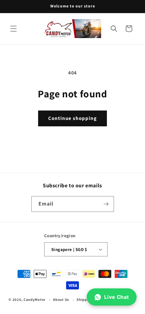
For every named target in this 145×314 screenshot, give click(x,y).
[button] (13, 28)
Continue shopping (72, 118)
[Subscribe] (106, 204)
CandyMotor (35, 299)
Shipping (85, 299)
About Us (61, 299)
